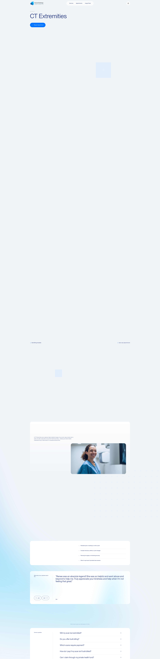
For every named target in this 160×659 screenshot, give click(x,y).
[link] (36, 4)
